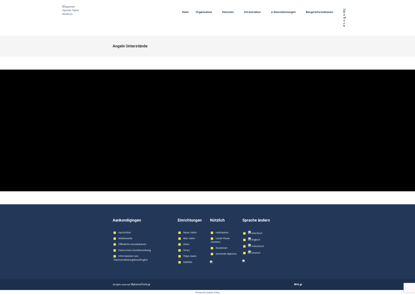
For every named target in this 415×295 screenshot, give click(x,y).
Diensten (228, 12)
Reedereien (221, 247)
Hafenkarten (222, 232)
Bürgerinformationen (319, 12)
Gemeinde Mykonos (226, 253)
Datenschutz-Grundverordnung (134, 250)
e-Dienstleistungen (283, 12)
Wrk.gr (298, 284)
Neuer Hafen (190, 232)
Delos (186, 244)
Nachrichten (124, 232)
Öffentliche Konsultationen (132, 244)
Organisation (204, 12)
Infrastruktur (252, 12)
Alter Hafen (189, 238)
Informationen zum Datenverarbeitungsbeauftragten (130, 257)
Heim (185, 12)
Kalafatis (187, 262)
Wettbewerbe (125, 238)
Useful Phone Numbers (220, 240)
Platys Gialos (190, 256)
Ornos (186, 250)
